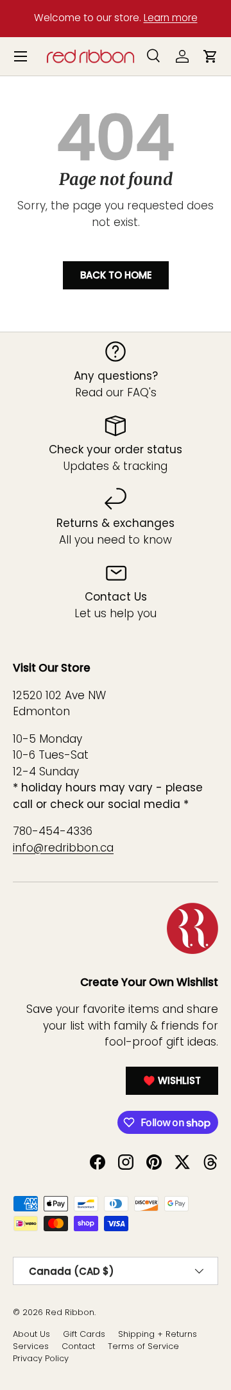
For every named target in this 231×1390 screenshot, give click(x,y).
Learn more (171, 17)
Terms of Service (143, 1346)
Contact (78, 1346)
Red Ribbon (70, 1312)
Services (31, 1346)
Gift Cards (84, 1334)
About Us (31, 1334)
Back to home (115, 275)
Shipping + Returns (157, 1334)
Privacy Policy (41, 1358)
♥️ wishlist (172, 1080)
